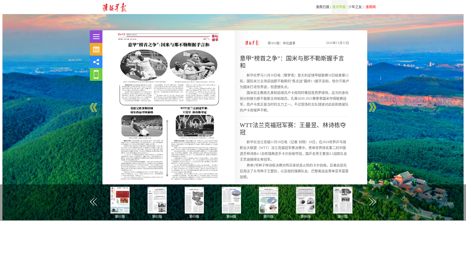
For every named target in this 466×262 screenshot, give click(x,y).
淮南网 (370, 7)
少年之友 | (356, 7)
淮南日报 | (323, 7)
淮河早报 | (339, 7)
